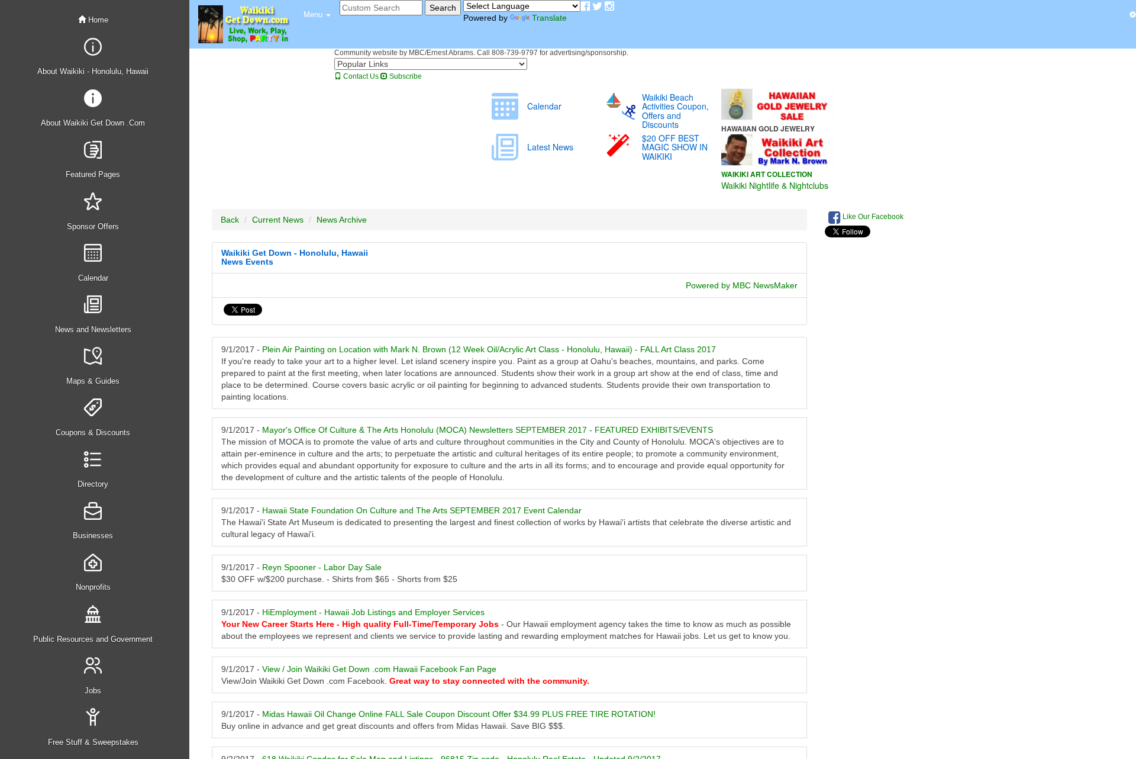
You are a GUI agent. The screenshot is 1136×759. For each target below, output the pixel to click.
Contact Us (360, 76)
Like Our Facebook (872, 217)
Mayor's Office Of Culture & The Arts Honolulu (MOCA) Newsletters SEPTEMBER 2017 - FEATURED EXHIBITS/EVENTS (487, 430)
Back (230, 219)
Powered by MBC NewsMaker (742, 285)
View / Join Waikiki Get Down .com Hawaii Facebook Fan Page (379, 669)
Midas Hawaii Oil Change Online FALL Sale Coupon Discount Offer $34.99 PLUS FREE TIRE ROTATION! (459, 714)
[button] (317, 15)
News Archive (342, 219)
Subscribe (405, 76)
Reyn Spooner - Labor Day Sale (322, 567)
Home (97, 19)
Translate (549, 17)
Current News (278, 219)
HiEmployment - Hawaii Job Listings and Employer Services (373, 612)
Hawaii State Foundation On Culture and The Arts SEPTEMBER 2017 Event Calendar (422, 510)
